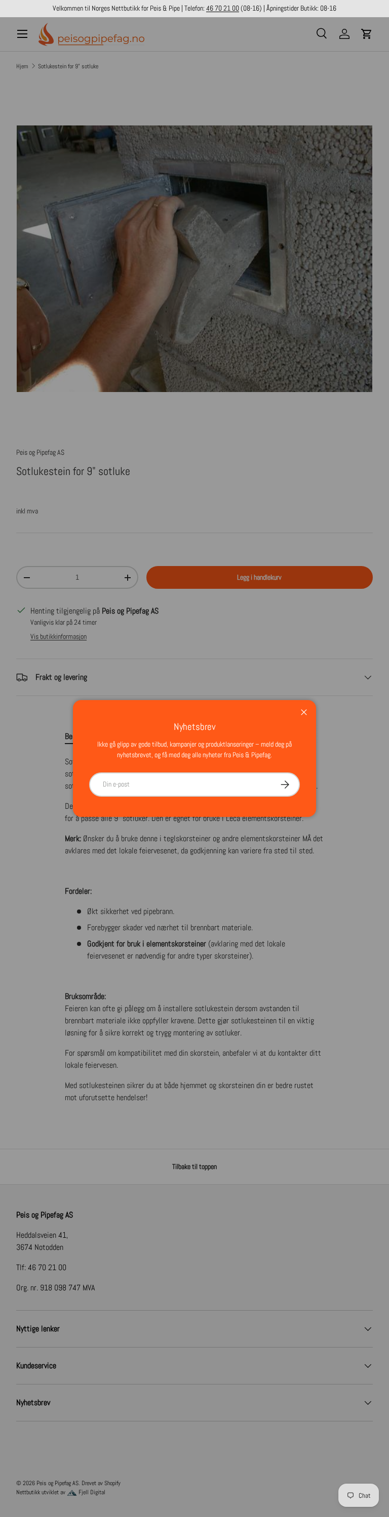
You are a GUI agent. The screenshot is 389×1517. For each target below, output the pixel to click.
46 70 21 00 (222, 8)
